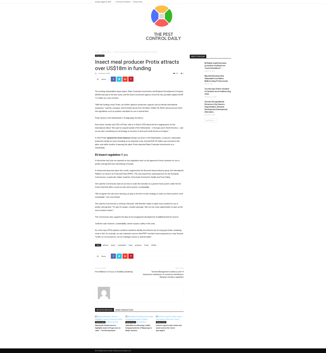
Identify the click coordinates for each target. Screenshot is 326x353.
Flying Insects (106, 52)
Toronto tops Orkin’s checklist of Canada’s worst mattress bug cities (218, 91)
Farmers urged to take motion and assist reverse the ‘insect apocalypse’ (169, 327)
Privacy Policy (137, 2)
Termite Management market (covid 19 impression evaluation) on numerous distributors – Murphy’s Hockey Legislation (163, 274)
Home (97, 52)
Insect (113, 245)
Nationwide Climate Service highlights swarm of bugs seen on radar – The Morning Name (107, 327)
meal (130, 245)
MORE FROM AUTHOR (124, 310)
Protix (146, 245)
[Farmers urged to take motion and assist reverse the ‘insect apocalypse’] (170, 319)
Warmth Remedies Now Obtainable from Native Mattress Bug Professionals (216, 78)
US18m (153, 245)
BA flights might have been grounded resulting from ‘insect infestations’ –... (215, 65)
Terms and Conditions (123, 2)
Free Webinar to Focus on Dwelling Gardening (114, 272)
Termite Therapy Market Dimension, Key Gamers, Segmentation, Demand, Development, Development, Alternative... (216, 107)
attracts (105, 245)
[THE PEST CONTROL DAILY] (163, 23)
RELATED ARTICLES (104, 310)
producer (138, 245)
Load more (210, 120)
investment (122, 245)
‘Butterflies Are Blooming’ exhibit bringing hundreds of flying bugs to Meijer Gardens (138, 327)
